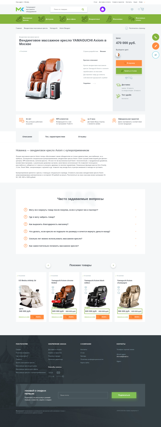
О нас (95, 2)
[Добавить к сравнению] (126, 78)
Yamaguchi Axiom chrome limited (62, 282)
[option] (31, 297)
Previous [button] (48, 265)
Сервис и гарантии (118, 2)
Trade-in (19, 359)
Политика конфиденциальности (91, 359)
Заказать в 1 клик (24, 317)
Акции (135, 2)
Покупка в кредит (54, 356)
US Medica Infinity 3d (27, 280)
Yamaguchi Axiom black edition (94, 282)
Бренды (83, 356)
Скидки (18, 349)
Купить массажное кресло (25, 362)
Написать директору (55, 359)
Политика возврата (22, 353)
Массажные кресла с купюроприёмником (31, 372)
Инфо (141, 2)
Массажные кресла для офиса (27, 369)
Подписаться (124, 395)
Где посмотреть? (22, 356)
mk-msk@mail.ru (122, 356)
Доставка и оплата (105, 2)
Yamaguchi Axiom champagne (124, 282)
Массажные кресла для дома (26, 366)
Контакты (129, 2)
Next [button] (113, 265)
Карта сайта (84, 362)
